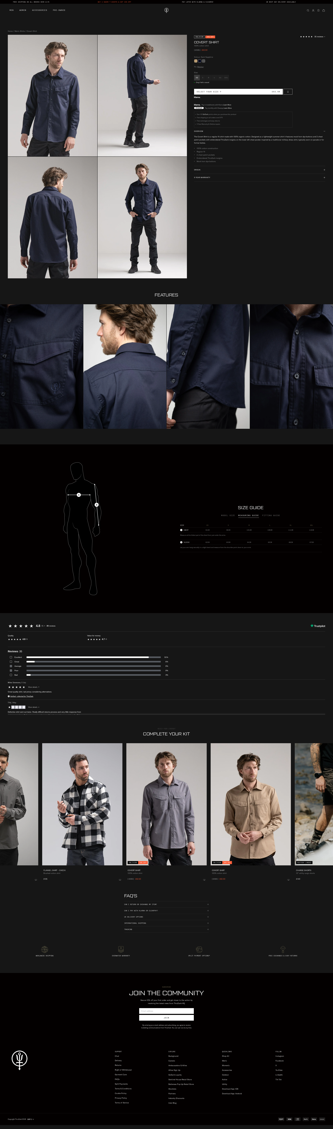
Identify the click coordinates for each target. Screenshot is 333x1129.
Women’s (226, 1065)
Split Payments (121, 1084)
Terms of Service (122, 1103)
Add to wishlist (288, 91)
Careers (171, 1061)
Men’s (224, 1061)
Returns (118, 1065)
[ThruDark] (166, 10)
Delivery (118, 1060)
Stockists (172, 1089)
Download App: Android (232, 1093)
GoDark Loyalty (175, 1075)
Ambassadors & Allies (177, 1065)
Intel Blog (172, 1103)
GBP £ (29, 1119)
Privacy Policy (121, 1098)
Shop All (225, 1056)
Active (224, 1079)
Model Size (228, 515)
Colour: (203, 57)
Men (12, 10)
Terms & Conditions (123, 1088)
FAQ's (117, 1079)
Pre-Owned (59, 10)
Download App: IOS (230, 1089)
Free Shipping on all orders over (31, 2)
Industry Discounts (176, 1098)
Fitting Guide (271, 515)
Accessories (39, 10)
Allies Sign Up (174, 1070)
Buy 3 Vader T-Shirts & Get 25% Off (114, 2)
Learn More (227, 105)
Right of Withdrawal (123, 1070)
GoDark (205, 114)
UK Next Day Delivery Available (281, 2)
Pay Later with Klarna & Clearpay (197, 2)
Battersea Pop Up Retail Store (181, 1084)
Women (23, 10)
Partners (172, 1093)
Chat (117, 1056)
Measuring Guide (248, 515)
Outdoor (225, 1075)
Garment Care (121, 1074)
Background (173, 1056)
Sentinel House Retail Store (180, 1079)
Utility (224, 1084)
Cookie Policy (120, 1093)
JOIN (166, 1018)
